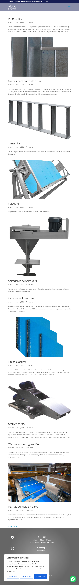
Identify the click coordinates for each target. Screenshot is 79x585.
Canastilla (14, 143)
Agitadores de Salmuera (22, 281)
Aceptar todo (40, 576)
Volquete (13, 203)
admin (12, 22)
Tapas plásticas (17, 362)
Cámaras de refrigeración (23, 444)
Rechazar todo (26, 576)
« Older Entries (13, 526)
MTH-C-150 (15, 18)
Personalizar (13, 576)
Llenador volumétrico (21, 298)
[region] (26, 567)
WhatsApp (42, 547)
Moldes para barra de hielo (24, 81)
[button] (73, 579)
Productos (29, 22)
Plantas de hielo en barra (23, 506)
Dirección (42, 537)
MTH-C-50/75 (16, 424)
